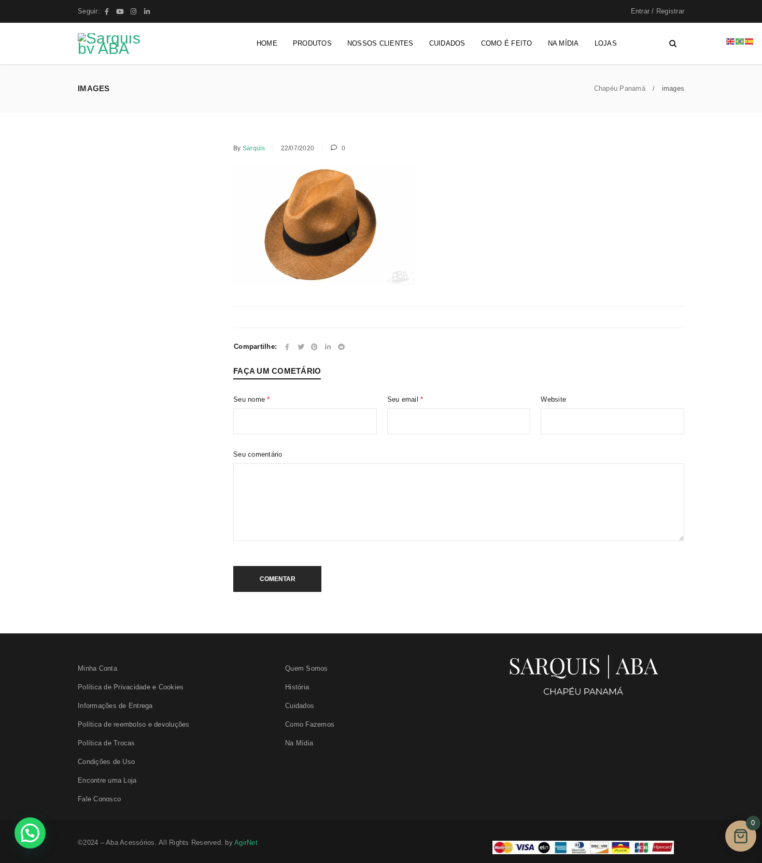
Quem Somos (306, 668)
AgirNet (246, 842)
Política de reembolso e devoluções (134, 724)
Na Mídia (299, 743)
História (297, 687)
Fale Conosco (99, 799)
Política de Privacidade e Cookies (131, 687)
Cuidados (299, 706)
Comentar (277, 579)
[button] (30, 832)
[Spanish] (749, 41)
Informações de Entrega (115, 706)
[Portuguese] (740, 41)
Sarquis (254, 148)
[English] (731, 41)
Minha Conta (97, 668)
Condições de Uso (106, 762)
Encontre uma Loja (107, 780)
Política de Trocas (106, 743)
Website (553, 399)
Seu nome (251, 399)
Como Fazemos (309, 724)
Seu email (405, 399)
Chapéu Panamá (619, 88)
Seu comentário (258, 454)
